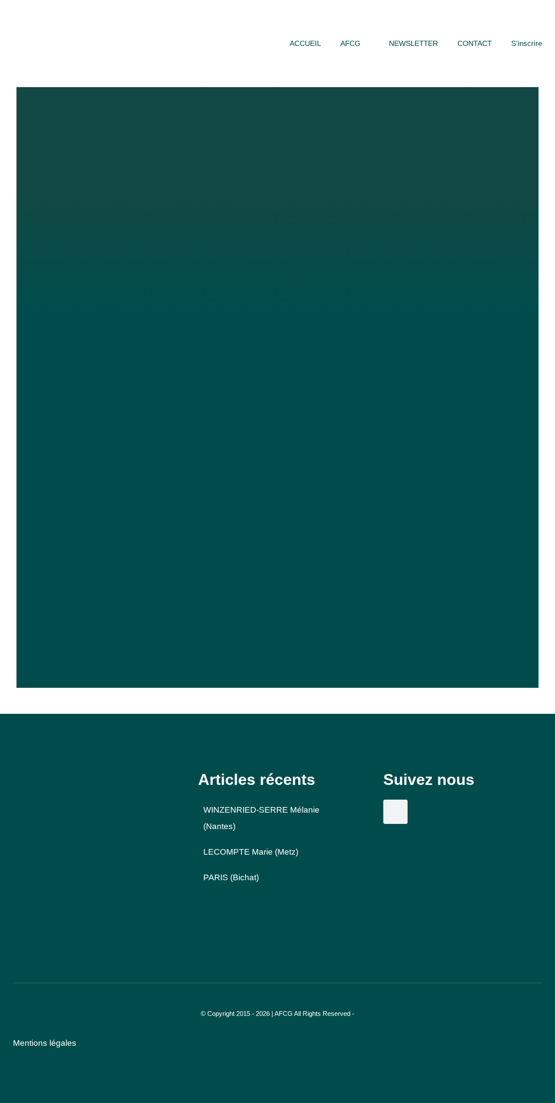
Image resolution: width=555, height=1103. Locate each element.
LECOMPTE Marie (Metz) (250, 851)
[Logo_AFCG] (45, 774)
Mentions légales (44, 1043)
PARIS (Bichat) (231, 877)
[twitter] (395, 812)
